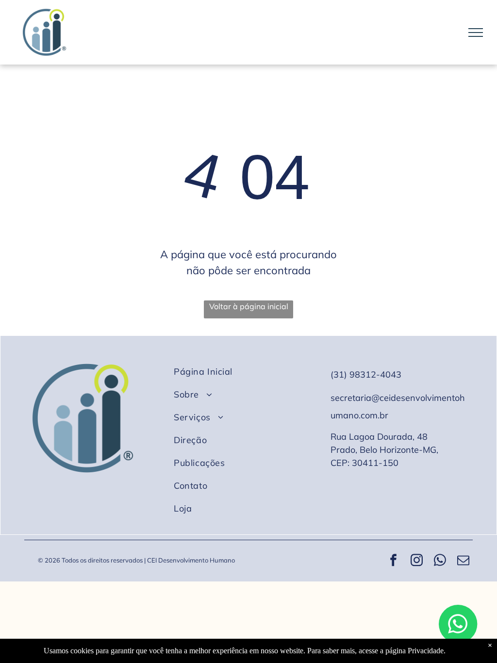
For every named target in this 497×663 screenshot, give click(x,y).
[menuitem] (245, 371)
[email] (463, 561)
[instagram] (417, 561)
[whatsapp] (440, 561)
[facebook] (393, 561)
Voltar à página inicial (248, 306)
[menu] (475, 32)
